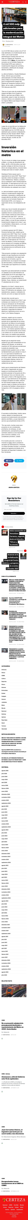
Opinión (13, 1209)
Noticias (4, 714)
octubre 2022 (5, 895)
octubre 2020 (5, 966)
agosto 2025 (5, 806)
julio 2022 (4, 904)
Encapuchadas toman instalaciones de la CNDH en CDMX (12, 1183)
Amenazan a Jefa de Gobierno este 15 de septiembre (13, 1078)
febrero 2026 (5, 788)
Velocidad (4, 729)
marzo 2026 (5, 785)
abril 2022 (4, 912)
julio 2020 (4, 975)
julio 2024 (4, 832)
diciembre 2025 (6, 794)
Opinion (4, 717)
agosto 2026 (5, 770)
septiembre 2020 (6, 969)
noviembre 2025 (6, 797)
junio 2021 (4, 942)
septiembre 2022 (6, 898)
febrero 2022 (5, 918)
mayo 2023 (5, 874)
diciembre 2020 (6, 960)
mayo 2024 (5, 838)
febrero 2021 (5, 954)
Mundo (3, 708)
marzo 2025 (5, 821)
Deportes (4, 681)
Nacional (4, 711)
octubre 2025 (5, 800)
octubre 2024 (5, 824)
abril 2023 (4, 877)
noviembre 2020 (6, 963)
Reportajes (4, 720)
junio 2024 (4, 835)
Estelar (3, 693)
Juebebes (4, 702)
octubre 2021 (5, 930)
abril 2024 (4, 841)
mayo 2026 (5, 779)
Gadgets (4, 696)
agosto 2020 (5, 972)
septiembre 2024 (6, 827)
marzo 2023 (5, 880)
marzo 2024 (5, 844)
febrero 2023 (5, 883)
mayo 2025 (5, 815)
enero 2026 (5, 791)
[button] (2, 2)
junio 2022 (4, 907)
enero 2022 (5, 921)
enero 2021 (4, 957)
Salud (3, 723)
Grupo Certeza (14, 487)
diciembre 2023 (6, 853)
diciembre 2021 (6, 924)
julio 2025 (4, 809)
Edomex (4, 687)
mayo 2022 (5, 909)
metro (10, 442)
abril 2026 (4, 782)
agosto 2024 (5, 829)
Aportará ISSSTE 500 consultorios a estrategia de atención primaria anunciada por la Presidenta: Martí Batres (17, 601)
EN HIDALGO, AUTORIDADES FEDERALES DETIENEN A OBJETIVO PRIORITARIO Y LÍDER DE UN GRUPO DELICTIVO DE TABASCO (17, 615)
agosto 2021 (5, 936)
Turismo (4, 726)
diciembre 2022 (6, 889)
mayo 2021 (4, 945)
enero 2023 (5, 886)
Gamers (4, 699)
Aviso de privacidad (14, 1214)
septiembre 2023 (6, 862)
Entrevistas (5, 690)
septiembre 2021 (6, 933)
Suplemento (19, 1209)
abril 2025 (4, 818)
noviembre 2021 (6, 927)
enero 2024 (5, 850)
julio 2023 (4, 868)
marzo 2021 (5, 951)
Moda (3, 705)
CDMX (3, 675)
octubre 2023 (5, 859)
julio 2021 (4, 939)
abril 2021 (4, 948)
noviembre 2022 (6, 892)
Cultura (4, 678)
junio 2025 (4, 812)
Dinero (3, 684)
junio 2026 (4, 776)
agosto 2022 (5, 901)
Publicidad (14, 1216)
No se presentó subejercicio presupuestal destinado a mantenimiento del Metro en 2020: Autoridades (12, 1026)
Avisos (3, 672)
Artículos (4, 669)
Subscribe (13, 513)
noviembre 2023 (6, 856)
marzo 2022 (5, 915)
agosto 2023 (5, 865)
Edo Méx (16, 1205)
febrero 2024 (5, 847)
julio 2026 (4, 773)
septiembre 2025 (6, 803)
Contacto (14, 1215)
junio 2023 (4, 871)
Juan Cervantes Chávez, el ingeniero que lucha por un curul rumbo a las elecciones (13, 1132)
